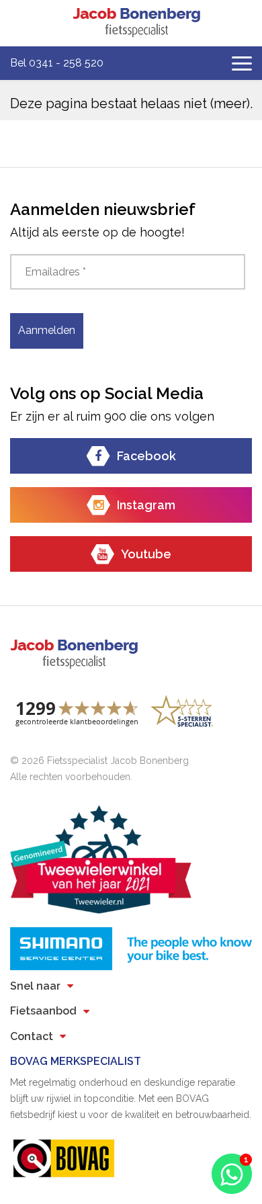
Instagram (146, 505)
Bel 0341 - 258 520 (56, 62)
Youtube (146, 554)
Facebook (146, 456)
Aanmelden (46, 330)
